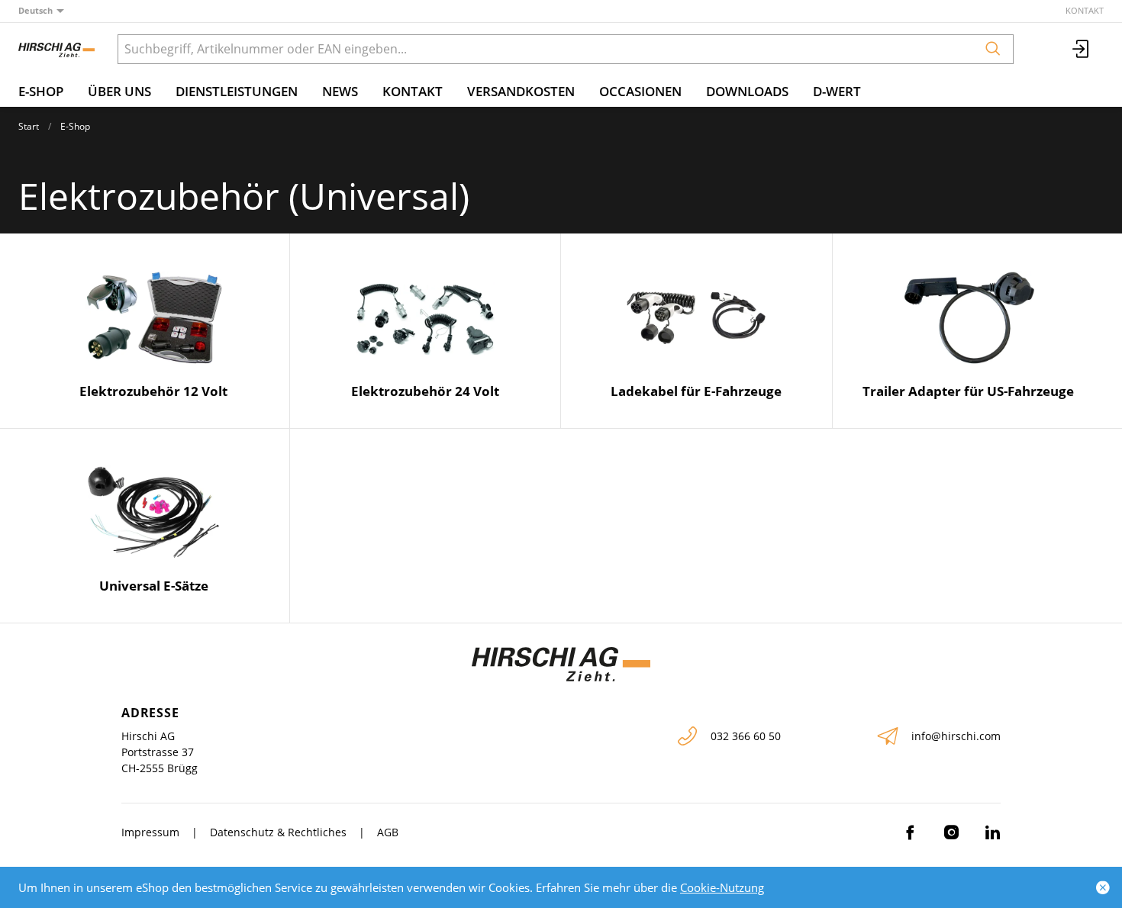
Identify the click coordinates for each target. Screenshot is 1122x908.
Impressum (150, 832)
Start (28, 126)
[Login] (1081, 49)
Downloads (747, 91)
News (340, 91)
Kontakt (1085, 10)
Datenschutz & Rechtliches (278, 832)
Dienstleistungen (237, 91)
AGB (387, 832)
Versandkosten (521, 91)
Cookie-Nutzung (722, 887)
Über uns (119, 91)
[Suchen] (993, 49)
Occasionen (640, 91)
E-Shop (40, 91)
